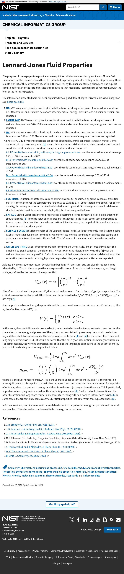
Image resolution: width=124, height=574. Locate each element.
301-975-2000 (8, 533)
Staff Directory (14, 53)
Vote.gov (67, 563)
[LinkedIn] (85, 519)
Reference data (91, 475)
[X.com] (71, 519)
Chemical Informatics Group (34, 24)
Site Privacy (9, 550)
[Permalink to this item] (22, 418)
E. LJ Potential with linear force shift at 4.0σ (29, 183)
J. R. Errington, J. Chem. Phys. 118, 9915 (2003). (30, 424)
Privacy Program (40, 550)
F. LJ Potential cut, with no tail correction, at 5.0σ (32, 190)
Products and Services (19, 43)
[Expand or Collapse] (119, 42)
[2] (25, 218)
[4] (77, 336)
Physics (6, 475)
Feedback (112, 529)
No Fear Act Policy (109, 550)
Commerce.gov (95, 557)
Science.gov (110, 557)
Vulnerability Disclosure (87, 550)
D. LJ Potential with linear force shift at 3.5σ (29, 175)
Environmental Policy (23, 557)
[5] (85, 336)
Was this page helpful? (62, 504)
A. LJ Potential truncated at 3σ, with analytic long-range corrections (43, 152)
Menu (116, 7)
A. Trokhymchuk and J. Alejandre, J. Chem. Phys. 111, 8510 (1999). (40, 447)
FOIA (8, 557)
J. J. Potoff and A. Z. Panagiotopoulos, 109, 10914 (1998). (43, 433)
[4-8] (112, 395)
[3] (13, 299)
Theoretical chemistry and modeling (22, 471)
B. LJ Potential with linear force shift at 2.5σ (29, 160)
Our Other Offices (35, 539)
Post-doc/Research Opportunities (26, 48)
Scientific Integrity (44, 557)
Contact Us (21, 539)
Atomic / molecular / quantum (28, 475)
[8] (113, 399)
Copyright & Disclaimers (62, 550)
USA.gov (56, 563)
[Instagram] (91, 519)
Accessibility (23, 550)
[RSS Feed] (111, 519)
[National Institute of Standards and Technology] (24, 518)
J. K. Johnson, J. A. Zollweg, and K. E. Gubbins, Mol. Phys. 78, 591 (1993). (43, 429)
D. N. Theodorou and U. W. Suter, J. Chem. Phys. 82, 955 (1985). (39, 451)
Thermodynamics (55, 475)
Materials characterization (102, 471)
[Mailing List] (118, 519)
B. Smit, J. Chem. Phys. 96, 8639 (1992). (26, 456)
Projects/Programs (17, 38)
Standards (72, 475)
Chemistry (14, 468)
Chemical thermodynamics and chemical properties (91, 468)
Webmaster (7, 539)
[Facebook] (78, 519)
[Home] (10, 7)
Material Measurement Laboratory (22, 15)
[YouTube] (98, 519)
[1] (44, 144)
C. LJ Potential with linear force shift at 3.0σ (29, 167)
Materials (81, 471)
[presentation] (62, 282)
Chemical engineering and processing (41, 468)
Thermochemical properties (59, 471)
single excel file (15, 102)
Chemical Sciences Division (60, 15)
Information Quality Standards (70, 557)
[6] (76, 391)
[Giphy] (105, 519)
